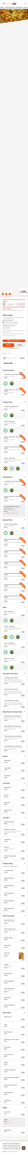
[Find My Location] (23, 304)
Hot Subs (6, 818)
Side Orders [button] (19, 7)
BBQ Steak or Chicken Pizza (12, 712)
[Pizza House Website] (3, 294)
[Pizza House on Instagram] (10, 294)
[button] (14, 379)
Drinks (5, 1108)
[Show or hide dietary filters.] (15, 363)
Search (22, 358)
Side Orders (7, 1012)
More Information (13, 1151)
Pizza (4, 607)
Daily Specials (7, 477)
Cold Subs (6, 783)
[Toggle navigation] (25, 3)
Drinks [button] (25, 7)
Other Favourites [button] (10, 7)
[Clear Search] (18, 304)
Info (9, 353)
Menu (5, 353)
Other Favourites (8, 916)
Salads (5, 756)
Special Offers (8, 520)
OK (23, 1148)
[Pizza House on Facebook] (6, 294)
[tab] (14, 370)
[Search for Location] (20, 304)
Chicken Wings (8, 863)
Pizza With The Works (10, 673)
